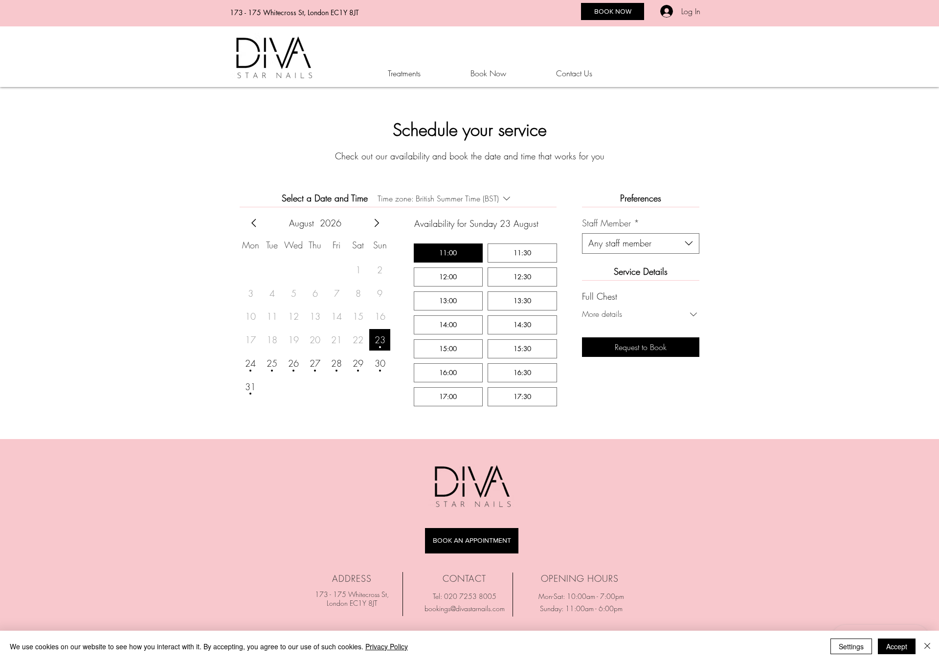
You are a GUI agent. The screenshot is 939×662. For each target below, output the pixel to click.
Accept (896, 646)
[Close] (927, 646)
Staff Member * (610, 223)
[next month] (376, 223)
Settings (851, 646)
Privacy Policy (386, 646)
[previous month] (254, 223)
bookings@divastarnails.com (465, 608)
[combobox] (640, 243)
